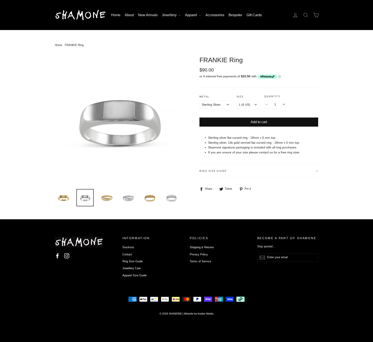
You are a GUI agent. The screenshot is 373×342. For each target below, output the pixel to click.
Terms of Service (200, 261)
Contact (127, 254)
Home (115, 15)
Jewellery (169, 15)
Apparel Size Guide (134, 275)
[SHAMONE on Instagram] (66, 255)
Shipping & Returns (202, 247)
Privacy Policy (199, 254)
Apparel (191, 15)
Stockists (128, 247)
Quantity (272, 96)
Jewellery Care (131, 268)
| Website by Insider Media (198, 313)
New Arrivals (148, 15)
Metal (204, 96)
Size (240, 96)
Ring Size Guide (213, 171)
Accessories (214, 15)
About (129, 15)
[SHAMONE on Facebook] (57, 255)
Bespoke (235, 15)
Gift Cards (254, 15)
